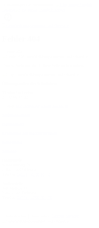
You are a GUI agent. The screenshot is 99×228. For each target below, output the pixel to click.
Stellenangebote (16, 115)
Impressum (12, 142)
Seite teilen (40, 216)
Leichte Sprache (65, 216)
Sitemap (9, 151)
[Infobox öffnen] (8, 18)
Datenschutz (13, 124)
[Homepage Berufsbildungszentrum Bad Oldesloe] (35, 26)
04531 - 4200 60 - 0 (33, 174)
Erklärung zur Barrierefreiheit (29, 133)
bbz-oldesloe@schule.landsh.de (42, 106)
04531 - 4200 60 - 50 (34, 197)
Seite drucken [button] (15, 216)
